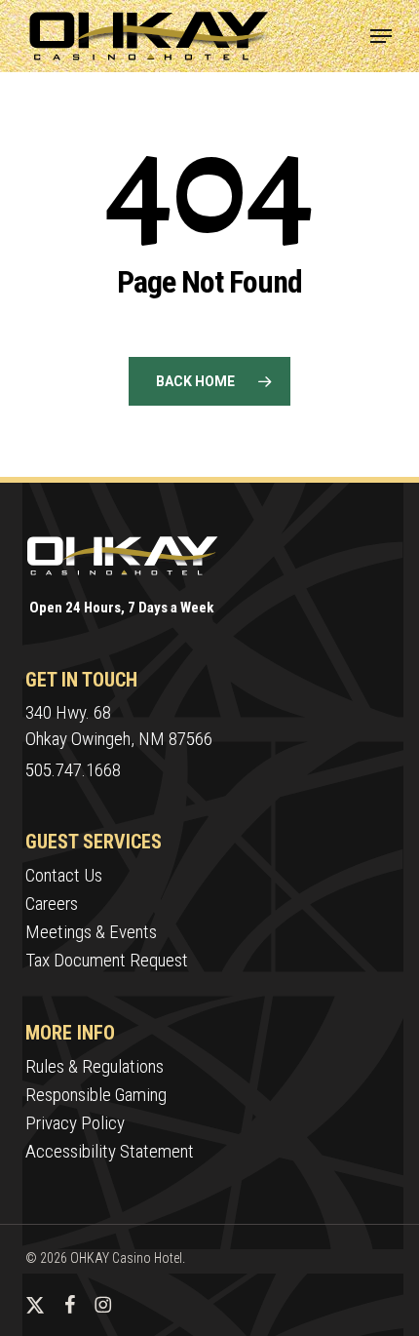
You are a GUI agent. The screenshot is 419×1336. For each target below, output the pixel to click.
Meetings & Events (91, 932)
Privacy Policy (75, 1123)
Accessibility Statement (109, 1151)
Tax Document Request (106, 960)
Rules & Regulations (94, 1066)
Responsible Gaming (96, 1094)
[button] (381, 36)
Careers (51, 903)
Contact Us (63, 875)
